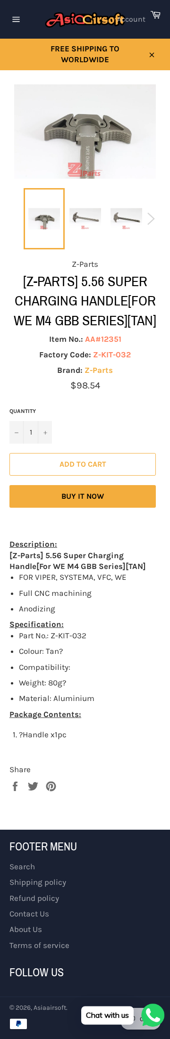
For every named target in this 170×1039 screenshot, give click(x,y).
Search (22, 866)
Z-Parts (99, 370)
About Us (25, 929)
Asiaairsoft (50, 1007)
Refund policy (34, 898)
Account (131, 19)
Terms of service (39, 945)
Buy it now (82, 496)
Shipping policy (37, 882)
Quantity (22, 411)
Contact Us (29, 913)
